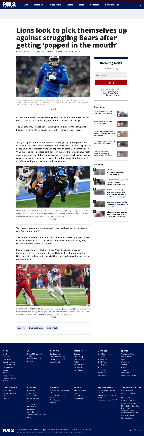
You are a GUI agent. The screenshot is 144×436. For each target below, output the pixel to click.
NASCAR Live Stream (128, 400)
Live (28, 350)
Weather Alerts (79, 359)
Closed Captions (32, 412)
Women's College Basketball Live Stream (129, 412)
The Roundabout (9, 365)
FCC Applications (32, 409)
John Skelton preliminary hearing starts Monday (115, 172)
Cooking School (103, 365)
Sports (44, 52)
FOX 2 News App (32, 398)
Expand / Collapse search (140, 4)
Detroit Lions (36, 328)
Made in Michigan (9, 362)
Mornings (102, 350)
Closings (77, 354)
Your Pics (54, 350)
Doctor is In (102, 373)
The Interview (8, 367)
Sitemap (29, 417)
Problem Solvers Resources (36, 415)
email (139, 430)
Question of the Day (57, 357)
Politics (5, 381)
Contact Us (30, 393)
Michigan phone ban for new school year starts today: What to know (117, 214)
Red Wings (125, 373)
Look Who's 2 (55, 362)
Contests (6, 398)
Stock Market (78, 396)
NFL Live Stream (127, 390)
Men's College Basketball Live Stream (130, 407)
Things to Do (7, 375)
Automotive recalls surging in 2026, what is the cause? (104, 142)
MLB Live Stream (127, 398)
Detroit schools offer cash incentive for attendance (103, 112)
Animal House (79, 370)
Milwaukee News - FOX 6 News (107, 396)
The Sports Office (127, 354)
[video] (122, 114)
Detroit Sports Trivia (57, 359)
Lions (123, 359)
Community (30, 404)
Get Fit (100, 367)
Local (5, 354)
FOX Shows (7, 390)
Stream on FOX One (131, 387)
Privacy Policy (113, 93)
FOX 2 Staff (30, 390)
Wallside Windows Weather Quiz (60, 391)
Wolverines (125, 362)
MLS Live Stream (127, 418)
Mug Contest (102, 359)
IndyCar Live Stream (128, 403)
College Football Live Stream (128, 394)
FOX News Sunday (9, 378)
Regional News (105, 387)
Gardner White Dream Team (58, 396)
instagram (135, 430)
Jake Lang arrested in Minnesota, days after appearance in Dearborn (103, 153)
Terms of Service (112, 95)
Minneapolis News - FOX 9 (107, 400)
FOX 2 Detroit (36, 52)
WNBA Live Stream (128, 415)
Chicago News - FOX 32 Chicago (106, 391)
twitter (130, 430)
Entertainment (10, 387)
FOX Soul (29, 361)
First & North (126, 357)
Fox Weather (78, 367)
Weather (78, 350)
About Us (31, 387)
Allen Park (52, 328)
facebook (126, 430)
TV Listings (7, 396)
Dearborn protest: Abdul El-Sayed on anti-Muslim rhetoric (117, 204)
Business (6, 373)
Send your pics (55, 354)
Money (77, 387)
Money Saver (102, 370)
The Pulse (6, 357)
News (5, 350)
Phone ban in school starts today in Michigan (103, 122)
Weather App (78, 357)
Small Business (79, 398)
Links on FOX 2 (103, 375)
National (6, 370)
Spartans (124, 365)
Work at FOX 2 (31, 396)
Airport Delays (79, 365)
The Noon (101, 357)
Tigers (123, 370)
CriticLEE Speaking (9, 393)
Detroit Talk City (9, 359)
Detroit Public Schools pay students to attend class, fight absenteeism (104, 133)
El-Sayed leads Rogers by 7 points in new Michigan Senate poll (117, 182)
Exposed (53, 402)
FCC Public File (31, 407)
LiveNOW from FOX (33, 359)
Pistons (124, 367)
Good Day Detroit (104, 354)
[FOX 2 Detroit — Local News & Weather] (10, 5)
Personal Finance (80, 390)
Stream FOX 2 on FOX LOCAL (34, 355)
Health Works (102, 362)
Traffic (76, 362)
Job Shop (29, 401)
